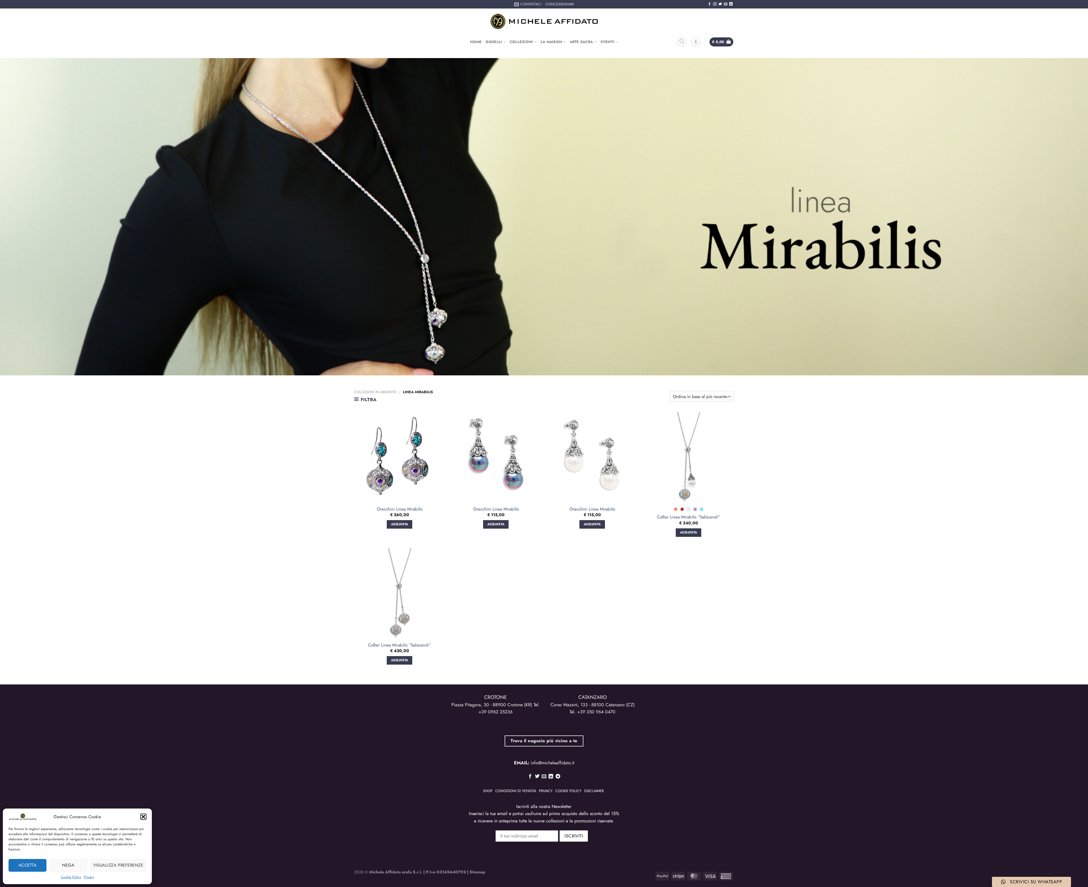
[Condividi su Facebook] (530, 776)
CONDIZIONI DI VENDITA (515, 791)
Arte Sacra (581, 41)
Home (476, 41)
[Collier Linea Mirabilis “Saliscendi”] (688, 457)
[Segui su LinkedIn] (731, 4)
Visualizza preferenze (118, 865)
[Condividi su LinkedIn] (551, 776)
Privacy (89, 877)
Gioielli (494, 41)
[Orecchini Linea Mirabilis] (399, 457)
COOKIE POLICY (568, 791)
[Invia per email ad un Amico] (544, 776)
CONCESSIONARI (559, 4)
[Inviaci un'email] (725, 4)
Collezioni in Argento (375, 392)
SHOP (487, 791)
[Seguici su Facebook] (709, 4)
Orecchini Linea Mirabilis (399, 509)
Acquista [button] (399, 524)
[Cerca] (681, 41)
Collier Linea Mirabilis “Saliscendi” (688, 517)
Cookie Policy (71, 877)
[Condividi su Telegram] (558, 776)
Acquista (688, 532)
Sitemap (477, 872)
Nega (68, 865)
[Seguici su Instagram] (715, 4)
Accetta (27, 865)
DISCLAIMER (594, 791)
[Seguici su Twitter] (720, 4)
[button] (143, 817)
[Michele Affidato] (544, 21)
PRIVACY (545, 791)
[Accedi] (695, 41)
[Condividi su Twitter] (537, 776)
